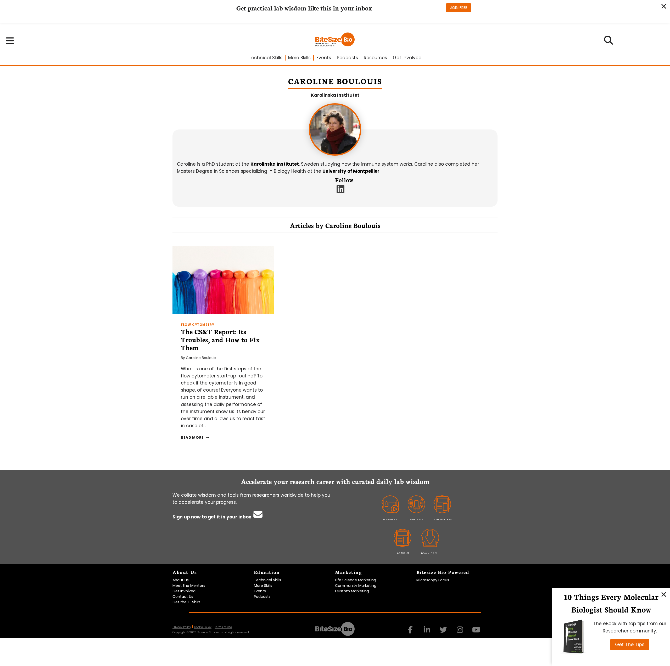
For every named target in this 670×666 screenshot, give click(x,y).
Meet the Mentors (188, 585)
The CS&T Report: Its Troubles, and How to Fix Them (220, 339)
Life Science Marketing (355, 580)
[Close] (664, 594)
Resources (375, 58)
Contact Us (182, 596)
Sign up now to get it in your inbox (212, 517)
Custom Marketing (352, 591)
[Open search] (608, 42)
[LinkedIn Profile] (340, 191)
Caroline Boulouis (201, 357)
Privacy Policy (181, 627)
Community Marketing (355, 585)
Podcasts (347, 58)
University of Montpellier (350, 171)
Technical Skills (265, 58)
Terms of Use (223, 627)
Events (323, 58)
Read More (195, 437)
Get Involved (407, 58)
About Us (180, 580)
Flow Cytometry (197, 325)
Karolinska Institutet (335, 95)
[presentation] (223, 280)
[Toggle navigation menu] (10, 40)
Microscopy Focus (432, 580)
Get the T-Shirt (186, 602)
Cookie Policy (202, 627)
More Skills (299, 58)
